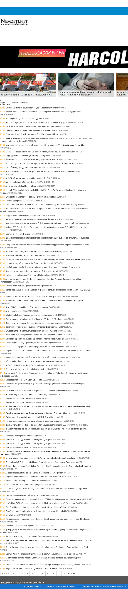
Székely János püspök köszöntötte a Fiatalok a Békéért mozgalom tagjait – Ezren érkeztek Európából (48, 466)
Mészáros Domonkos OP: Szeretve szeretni (24, 380)
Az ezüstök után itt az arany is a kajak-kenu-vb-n (26, 94)
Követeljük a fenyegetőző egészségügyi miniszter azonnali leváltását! (35, 347)
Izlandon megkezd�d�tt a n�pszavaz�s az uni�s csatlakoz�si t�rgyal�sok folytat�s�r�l (46, 429)
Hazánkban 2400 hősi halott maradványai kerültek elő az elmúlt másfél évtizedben (40, 503)
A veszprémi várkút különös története (21, 182)
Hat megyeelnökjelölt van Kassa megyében (24, 119)
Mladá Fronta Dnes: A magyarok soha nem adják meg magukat (32, 315)
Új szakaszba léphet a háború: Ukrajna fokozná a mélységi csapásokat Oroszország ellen (43, 558)
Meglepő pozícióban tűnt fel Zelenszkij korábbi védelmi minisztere (33, 477)
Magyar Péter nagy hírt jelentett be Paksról (24, 215)
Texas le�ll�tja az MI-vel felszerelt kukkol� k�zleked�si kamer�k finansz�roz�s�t (43, 259)
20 (48, 573)
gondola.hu (55, 168)
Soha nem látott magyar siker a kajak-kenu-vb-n (26, 369)
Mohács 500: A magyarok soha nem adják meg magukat (29, 440)
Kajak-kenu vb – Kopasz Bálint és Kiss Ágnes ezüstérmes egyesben (34, 323)
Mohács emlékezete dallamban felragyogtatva (25, 447)
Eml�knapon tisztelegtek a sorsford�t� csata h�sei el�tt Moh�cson (36, 160)
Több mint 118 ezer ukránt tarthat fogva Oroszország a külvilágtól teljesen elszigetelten (42, 565)
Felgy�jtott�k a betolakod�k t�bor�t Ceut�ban (27, 156)
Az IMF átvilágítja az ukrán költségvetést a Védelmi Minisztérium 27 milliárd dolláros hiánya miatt (46, 489)
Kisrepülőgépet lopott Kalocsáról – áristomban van (27, 307)
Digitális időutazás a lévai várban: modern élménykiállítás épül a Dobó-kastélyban (40, 152)
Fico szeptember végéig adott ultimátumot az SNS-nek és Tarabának (35, 319)
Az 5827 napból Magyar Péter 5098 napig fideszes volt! (28, 365)
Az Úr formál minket (13, 311)
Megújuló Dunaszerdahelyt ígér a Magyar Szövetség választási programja (37, 357)
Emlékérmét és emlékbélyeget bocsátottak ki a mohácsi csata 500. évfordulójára (39, 267)
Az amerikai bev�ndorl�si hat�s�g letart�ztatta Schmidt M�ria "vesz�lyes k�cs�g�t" (44, 300)
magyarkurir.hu (76, 122)
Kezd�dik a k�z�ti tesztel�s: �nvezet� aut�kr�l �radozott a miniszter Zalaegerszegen (45, 384)
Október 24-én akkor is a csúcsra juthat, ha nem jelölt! (28, 495)
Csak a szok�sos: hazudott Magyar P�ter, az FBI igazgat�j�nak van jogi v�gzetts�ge (43, 499)
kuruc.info (61, 130)
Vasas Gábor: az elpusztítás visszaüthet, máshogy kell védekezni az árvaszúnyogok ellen (43, 112)
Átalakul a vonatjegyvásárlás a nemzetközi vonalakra (28, 275)
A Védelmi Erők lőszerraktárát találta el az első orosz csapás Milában (34, 297)
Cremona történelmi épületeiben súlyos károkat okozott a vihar (32, 108)
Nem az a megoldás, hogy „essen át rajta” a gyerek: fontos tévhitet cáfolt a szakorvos (85, 93)
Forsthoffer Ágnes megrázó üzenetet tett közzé (25, 481)
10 (42, 573)
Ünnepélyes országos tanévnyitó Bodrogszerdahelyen (29, 263)
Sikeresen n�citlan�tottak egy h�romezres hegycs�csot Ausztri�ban (36, 339)
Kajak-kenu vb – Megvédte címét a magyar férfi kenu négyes (31, 271)
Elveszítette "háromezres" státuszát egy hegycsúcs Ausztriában (32, 197)
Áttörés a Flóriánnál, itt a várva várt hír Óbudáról (26, 536)
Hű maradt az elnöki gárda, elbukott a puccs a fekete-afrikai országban (35, 251)
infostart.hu (6, 114)
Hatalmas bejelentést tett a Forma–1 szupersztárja (27, 395)
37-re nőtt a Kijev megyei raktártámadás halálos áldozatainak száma (35, 335)
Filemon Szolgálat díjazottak (18, 201)
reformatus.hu (37, 201)
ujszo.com (68, 219)
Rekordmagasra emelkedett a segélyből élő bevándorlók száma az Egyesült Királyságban (44, 223)
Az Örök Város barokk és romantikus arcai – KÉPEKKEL (29, 178)
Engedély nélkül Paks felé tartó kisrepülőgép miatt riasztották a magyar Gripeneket (40, 462)
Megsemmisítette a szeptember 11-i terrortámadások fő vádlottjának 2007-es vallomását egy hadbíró (48, 351)
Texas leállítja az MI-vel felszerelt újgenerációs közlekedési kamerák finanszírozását (40, 163)
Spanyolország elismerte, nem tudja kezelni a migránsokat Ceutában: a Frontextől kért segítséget (47, 547)
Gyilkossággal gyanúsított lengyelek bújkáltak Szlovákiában (31, 417)
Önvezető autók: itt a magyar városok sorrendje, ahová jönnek (32, 331)
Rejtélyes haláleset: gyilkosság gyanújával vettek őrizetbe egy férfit (34, 219)
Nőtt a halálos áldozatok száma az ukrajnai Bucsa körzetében (32, 361)
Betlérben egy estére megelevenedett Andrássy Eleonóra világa (33, 327)
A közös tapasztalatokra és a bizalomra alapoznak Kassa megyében (34, 473)
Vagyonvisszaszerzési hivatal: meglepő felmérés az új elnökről (32, 569)
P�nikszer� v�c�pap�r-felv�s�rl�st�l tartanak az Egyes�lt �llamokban (39, 413)
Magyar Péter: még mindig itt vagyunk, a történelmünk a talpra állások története (39, 554)
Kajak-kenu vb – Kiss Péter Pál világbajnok (24, 485)
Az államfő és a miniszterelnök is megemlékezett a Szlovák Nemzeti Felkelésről (39, 391)
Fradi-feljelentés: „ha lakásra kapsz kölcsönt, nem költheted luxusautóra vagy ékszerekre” (43, 171)
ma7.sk (62, 108)
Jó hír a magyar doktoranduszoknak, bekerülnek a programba (32, 126)
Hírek (2, 101)
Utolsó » (71, 573)
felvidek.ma (49, 186)
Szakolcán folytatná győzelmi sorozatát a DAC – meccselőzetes (32, 134)
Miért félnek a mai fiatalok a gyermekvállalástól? (26, 526)
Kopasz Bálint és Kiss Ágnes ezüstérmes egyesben (27, 286)
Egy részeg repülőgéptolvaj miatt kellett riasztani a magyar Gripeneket (35, 511)
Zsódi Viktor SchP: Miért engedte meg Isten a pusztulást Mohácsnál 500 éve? (38, 425)
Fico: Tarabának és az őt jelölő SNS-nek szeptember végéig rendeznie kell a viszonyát (42, 205)
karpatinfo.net (71, 297)
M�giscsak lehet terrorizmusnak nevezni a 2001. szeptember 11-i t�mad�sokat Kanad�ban (46, 145)
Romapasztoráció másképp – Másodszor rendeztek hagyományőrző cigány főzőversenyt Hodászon (48, 519)
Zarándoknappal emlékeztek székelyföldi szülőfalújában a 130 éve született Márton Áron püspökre (47, 238)
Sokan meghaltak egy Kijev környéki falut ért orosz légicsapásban (33, 343)
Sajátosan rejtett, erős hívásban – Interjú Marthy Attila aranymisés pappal (36, 122)
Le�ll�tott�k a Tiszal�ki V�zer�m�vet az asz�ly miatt (31, 130)
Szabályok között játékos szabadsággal (22, 436)
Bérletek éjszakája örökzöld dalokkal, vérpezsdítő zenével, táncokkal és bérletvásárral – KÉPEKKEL (48, 290)
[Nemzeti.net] (14, 22)
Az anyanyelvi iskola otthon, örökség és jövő (24, 186)
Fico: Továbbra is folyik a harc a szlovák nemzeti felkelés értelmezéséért (36, 507)
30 (54, 573)
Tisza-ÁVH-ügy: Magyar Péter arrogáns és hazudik (27, 168)
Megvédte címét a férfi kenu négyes (21, 234)
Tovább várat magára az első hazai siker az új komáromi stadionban (34, 421)
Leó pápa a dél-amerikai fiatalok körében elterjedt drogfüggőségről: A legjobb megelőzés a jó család (48, 245)
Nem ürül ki (10, 515)
